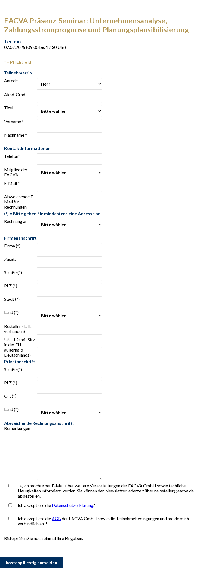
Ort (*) (10, 395)
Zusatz (10, 259)
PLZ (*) (10, 285)
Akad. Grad (14, 94)
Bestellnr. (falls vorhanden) (18, 329)
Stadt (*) (12, 299)
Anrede (11, 80)
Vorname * (14, 121)
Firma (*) (12, 245)
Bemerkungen (17, 428)
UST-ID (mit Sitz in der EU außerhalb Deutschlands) (19, 347)
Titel (8, 107)
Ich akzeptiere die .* (57, 505)
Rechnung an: (16, 221)
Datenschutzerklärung (72, 505)
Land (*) (11, 312)
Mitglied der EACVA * (15, 172)
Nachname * (15, 134)
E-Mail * (12, 183)
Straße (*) (13, 272)
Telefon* (12, 156)
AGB (56, 518)
